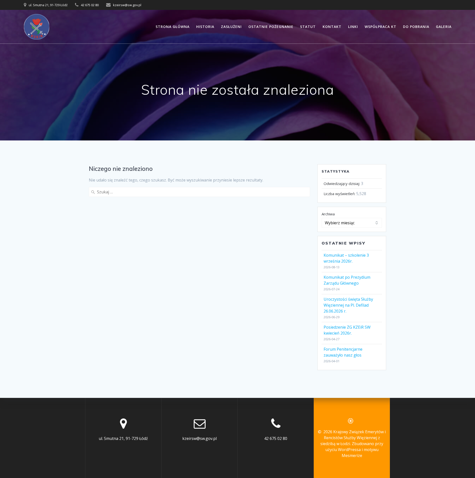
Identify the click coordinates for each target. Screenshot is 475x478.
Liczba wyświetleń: (340, 193)
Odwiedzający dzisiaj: (342, 183)
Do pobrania (416, 26)
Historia (205, 26)
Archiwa (328, 213)
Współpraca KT (380, 26)
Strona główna (173, 26)
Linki (353, 26)
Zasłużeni (231, 26)
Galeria (443, 26)
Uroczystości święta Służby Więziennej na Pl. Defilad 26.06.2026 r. (348, 305)
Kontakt (332, 26)
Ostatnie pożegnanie (270, 26)
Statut (308, 26)
